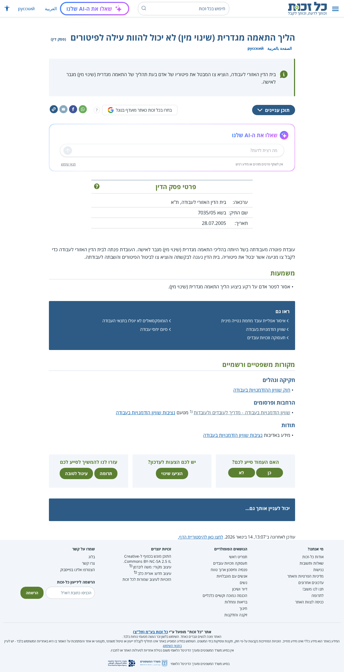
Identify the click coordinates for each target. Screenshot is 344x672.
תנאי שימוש (68, 164)
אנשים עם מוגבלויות (232, 576)
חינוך (243, 608)
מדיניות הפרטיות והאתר (305, 576)
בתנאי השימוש (172, 645)
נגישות (318, 569)
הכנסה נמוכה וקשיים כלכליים (225, 595)
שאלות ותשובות (312, 563)
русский (26, 9)
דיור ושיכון (239, 589)
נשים (243, 582)
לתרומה (317, 595)
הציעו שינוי (172, 473)
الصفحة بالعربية (279, 48)
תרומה (106, 473)
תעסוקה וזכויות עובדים (266, 338)
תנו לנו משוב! (313, 589)
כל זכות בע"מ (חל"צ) (150, 631)
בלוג (91, 556)
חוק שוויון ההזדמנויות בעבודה (261, 390)
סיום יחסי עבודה (154, 329)
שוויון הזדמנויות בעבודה (265, 329)
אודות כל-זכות (313, 556)
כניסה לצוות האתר (309, 601)
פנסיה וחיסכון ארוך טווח (229, 569)
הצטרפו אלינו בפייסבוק (77, 569)
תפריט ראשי (238, 556)
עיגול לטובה (76, 473)
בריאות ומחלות (236, 601)
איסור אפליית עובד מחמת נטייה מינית (253, 321)
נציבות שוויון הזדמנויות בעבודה (145, 412)
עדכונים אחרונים (311, 582)
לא (241, 473)
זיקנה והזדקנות (235, 614)
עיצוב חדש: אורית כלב (154, 573)
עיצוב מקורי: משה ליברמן (152, 567)
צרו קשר (88, 563)
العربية (51, 9)
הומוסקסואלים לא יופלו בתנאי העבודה (135, 321)
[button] (335, 9)
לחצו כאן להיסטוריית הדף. (200, 537)
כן (269, 473)
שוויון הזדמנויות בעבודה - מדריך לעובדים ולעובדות (242, 412)
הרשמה (32, 592)
